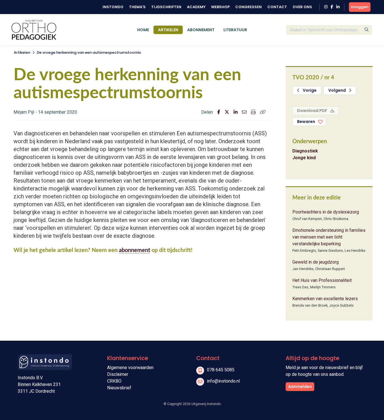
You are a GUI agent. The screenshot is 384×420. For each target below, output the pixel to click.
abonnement (134, 250)
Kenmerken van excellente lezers (325, 298)
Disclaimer (117, 374)
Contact (277, 7)
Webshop (220, 7)
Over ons (302, 7)
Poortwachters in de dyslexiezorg (325, 212)
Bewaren (306, 121)
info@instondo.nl (223, 381)
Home (143, 30)
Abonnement (200, 30)
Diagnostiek (305, 151)
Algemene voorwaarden (130, 367)
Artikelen (168, 30)
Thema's (137, 7)
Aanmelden (300, 386)
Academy (196, 7)
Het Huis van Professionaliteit (322, 280)
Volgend (337, 90)
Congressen (248, 7)
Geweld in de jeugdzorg (315, 262)
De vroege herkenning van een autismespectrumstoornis (89, 52)
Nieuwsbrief (119, 387)
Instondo (113, 7)
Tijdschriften (166, 7)
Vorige (309, 90)
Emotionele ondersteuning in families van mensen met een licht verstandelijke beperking (328, 237)
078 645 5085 (220, 369)
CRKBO (114, 381)
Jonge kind (304, 157)
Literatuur (235, 30)
